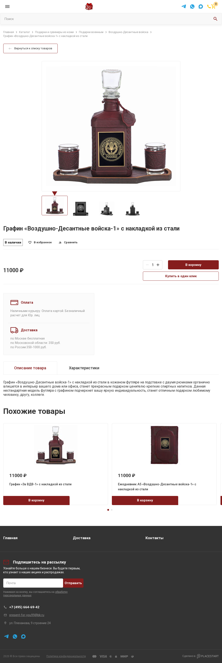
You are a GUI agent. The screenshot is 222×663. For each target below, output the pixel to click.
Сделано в (189, 656)
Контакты (154, 538)
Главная (10, 538)
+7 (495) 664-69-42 (24, 607)
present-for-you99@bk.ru (26, 615)
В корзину (193, 265)
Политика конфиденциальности (66, 656)
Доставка (81, 538)
